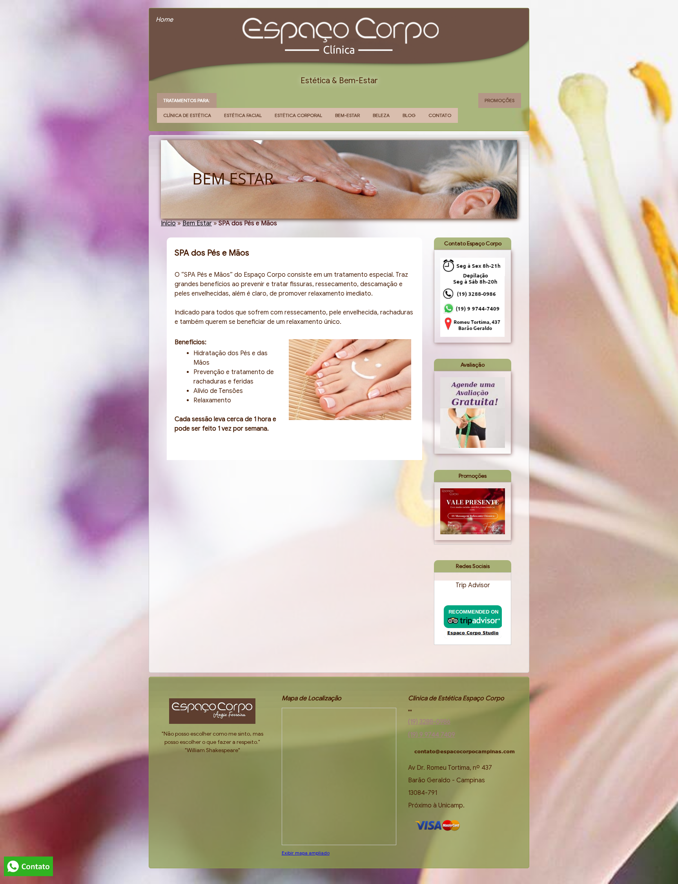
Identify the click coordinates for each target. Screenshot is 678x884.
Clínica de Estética (187, 115)
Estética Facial (243, 115)
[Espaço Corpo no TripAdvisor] (473, 622)
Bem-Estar (347, 115)
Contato (439, 115)
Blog (409, 115)
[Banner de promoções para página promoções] (472, 511)
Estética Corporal (298, 115)
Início (168, 223)
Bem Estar (197, 223)
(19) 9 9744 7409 (431, 735)
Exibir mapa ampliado (306, 853)
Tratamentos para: (186, 100)
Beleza (381, 115)
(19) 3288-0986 (429, 722)
